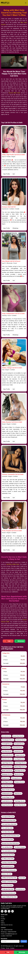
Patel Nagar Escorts (7, 782)
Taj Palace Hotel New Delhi (9, 862)
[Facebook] (9, 911)
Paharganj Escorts (16, 778)
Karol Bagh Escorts (19, 759)
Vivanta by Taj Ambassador (9, 870)
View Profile (6, 174)
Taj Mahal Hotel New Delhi (9, 820)
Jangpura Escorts (19, 755)
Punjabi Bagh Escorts (7, 785)
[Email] (12, 911)
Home (2, 916)
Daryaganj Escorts (19, 743)
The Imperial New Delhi (8, 816)
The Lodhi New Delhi (7, 828)
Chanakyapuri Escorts (7, 739)
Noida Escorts (5, 778)
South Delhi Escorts (7, 801)
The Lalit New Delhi (7, 847)
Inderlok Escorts (18, 751)
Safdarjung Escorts (7, 793)
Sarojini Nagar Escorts (8, 797)
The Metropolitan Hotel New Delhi (10, 835)
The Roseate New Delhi (8, 854)
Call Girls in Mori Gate (12, 564)
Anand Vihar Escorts (18, 736)
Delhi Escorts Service (6, 925)
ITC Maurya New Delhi (7, 858)
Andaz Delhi (22, 877)
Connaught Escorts (7, 743)
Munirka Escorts (19, 774)
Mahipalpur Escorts (7, 774)
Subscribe (23, 941)
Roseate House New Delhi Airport (10, 843)
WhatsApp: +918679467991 (8, 931)
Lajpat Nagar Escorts (7, 762)
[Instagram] (2, 911)
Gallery (3, 923)
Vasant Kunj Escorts (7, 805)
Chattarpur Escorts (21, 739)
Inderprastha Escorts (7, 755)
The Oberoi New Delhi (7, 831)
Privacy (3, 948)
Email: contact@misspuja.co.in (9, 934)
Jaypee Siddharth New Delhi (9, 897)
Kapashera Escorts (7, 759)
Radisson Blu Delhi (6, 874)
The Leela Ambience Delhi (8, 851)
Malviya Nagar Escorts (20, 766)
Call (14, 174)
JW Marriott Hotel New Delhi (9, 877)
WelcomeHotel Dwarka (8, 866)
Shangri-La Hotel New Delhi (9, 881)
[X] (5, 911)
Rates (2, 921)
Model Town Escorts (7, 770)
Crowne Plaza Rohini (7, 885)
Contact (12, 948)
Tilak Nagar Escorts (20, 801)
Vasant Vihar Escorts (20, 805)
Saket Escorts (18, 793)
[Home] (5, 3)
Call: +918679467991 (7, 929)
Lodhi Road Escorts (7, 766)
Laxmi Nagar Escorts (20, 762)
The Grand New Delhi (7, 839)
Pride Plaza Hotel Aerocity (8, 893)
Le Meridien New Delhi (8, 889)
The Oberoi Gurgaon (20, 847)
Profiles (3, 918)
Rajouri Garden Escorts (8, 789)
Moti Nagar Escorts (20, 770)
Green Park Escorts (17, 747)
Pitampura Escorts (19, 782)
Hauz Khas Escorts (7, 751)
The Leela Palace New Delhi (9, 824)
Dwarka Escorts (6, 747)
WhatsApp (15, 228)
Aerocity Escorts (6, 736)
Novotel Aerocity (20, 889)
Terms (7, 948)
